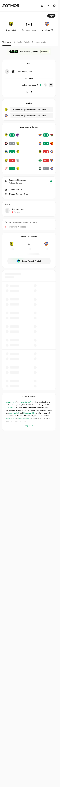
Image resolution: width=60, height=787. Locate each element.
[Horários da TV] (42, 5)
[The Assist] (29, 51)
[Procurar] (48, 5)
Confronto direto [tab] (39, 42)
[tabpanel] (29, 221)
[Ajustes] (54, 5)
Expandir (29, 426)
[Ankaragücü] (12, 245)
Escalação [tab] (18, 42)
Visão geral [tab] (6, 42)
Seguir (51, 16)
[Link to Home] (10, 5)
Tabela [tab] (27, 42)
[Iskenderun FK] (46, 245)
